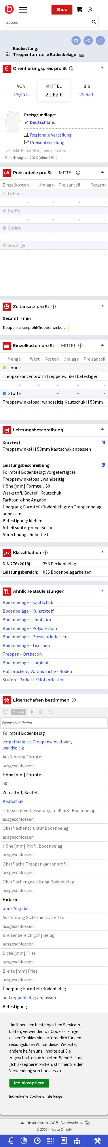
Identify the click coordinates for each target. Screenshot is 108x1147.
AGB (54, 1122)
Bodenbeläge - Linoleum (27, 619)
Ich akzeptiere (29, 1083)
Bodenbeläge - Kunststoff (28, 611)
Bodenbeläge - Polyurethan (30, 628)
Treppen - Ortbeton (22, 654)
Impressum (38, 1122)
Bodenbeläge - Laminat (26, 662)
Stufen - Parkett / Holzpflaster (33, 679)
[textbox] (54, 723)
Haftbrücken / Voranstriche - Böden (37, 671)
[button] (94, 22)
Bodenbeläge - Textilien (26, 645)
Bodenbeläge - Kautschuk (28, 602)
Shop (61, 9)
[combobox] (47, 22)
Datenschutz (71, 1122)
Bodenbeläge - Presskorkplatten (35, 636)
